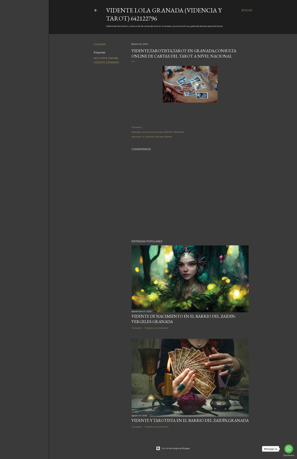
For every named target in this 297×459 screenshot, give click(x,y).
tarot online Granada (106, 58)
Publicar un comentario (156, 328)
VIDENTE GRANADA (106, 62)
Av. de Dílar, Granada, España (157, 136)
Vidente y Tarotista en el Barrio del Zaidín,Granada (190, 420)
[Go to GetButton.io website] (288, 455)
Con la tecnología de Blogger (176, 448)
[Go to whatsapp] (288, 449)
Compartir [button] (100, 44)
